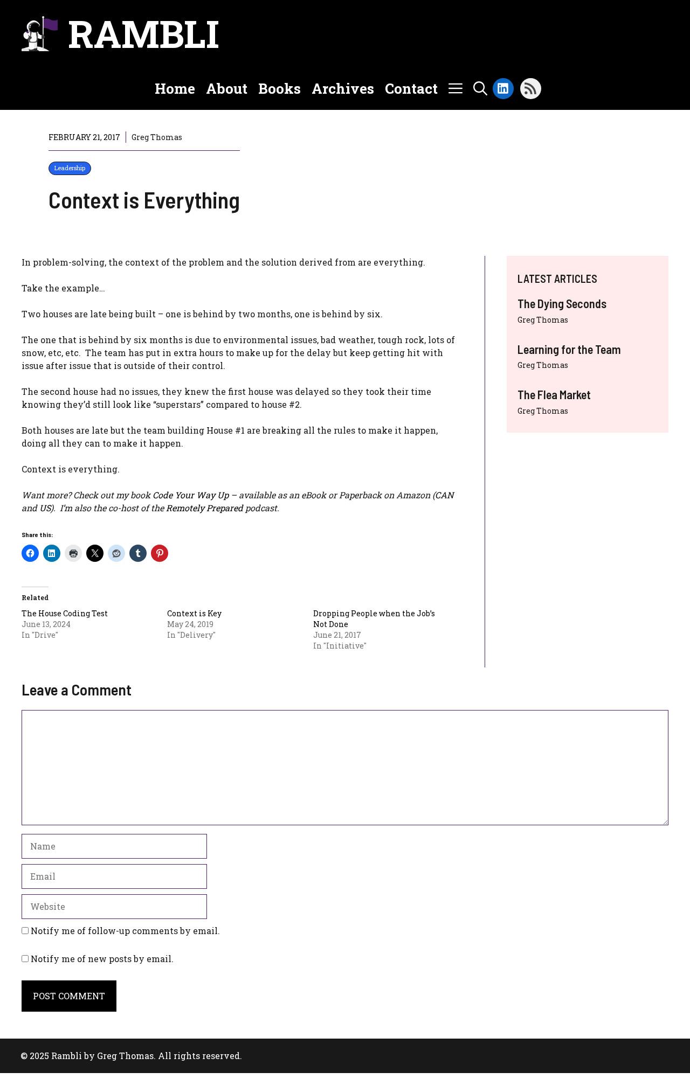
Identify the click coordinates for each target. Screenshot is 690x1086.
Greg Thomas (543, 320)
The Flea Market (554, 394)
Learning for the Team (569, 349)
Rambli (143, 33)
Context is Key (194, 613)
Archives (343, 88)
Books (279, 88)
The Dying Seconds (562, 303)
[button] (480, 88)
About (226, 88)
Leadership (69, 168)
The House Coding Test (65, 613)
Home (175, 88)
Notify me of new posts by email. (102, 958)
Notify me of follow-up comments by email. (125, 930)
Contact (411, 88)
